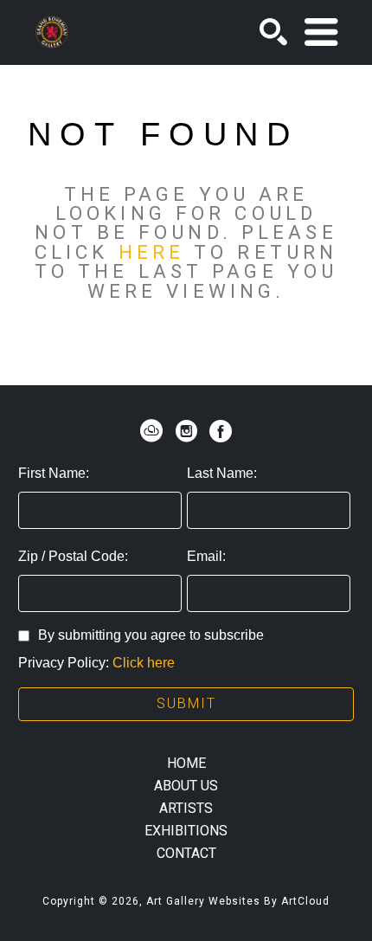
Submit (186, 703)
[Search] (273, 32)
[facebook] (220, 431)
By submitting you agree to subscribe (151, 635)
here (151, 252)
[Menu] (321, 32)
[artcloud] (151, 431)
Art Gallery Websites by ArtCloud (238, 901)
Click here (143, 662)
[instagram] (186, 431)
